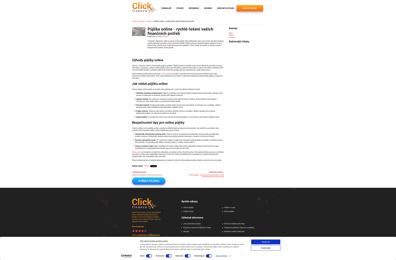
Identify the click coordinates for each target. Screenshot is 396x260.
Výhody (180, 8)
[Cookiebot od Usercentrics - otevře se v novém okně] (126, 256)
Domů (135, 21)
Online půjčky (166, 74)
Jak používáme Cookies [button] (192, 224)
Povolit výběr (265, 248)
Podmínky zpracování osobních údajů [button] (197, 228)
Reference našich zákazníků (234, 231)
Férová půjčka (188, 207)
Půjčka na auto (229, 207)
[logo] (144, 7)
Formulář (166, 8)
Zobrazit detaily (221, 256)
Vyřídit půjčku (148, 181)
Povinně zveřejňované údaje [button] (234, 224)
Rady (231, 33)
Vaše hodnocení (146, 231)
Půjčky (149, 21)
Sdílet (146, 166)
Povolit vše (266, 242)
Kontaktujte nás (225, 8)
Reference (194, 8)
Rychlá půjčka (229, 211)
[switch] (169, 256)
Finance (232, 37)
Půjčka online (137, 152)
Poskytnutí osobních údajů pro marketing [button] (239, 228)
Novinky (208, 8)
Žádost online (250, 8)
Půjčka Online (188, 211)
